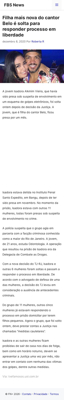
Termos (54, 394)
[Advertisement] (32, 156)
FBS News (14, 4)
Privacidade (40, 394)
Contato (26, 394)
